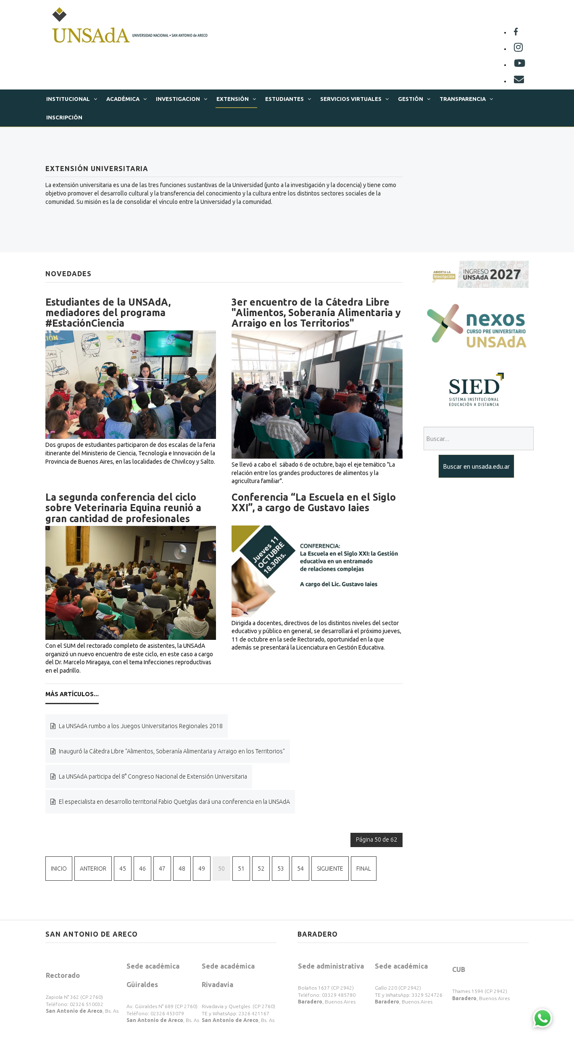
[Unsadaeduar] (520, 65)
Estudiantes (284, 99)
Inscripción (64, 117)
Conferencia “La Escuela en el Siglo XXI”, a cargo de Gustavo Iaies (314, 502)
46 (142, 868)
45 (122, 868)
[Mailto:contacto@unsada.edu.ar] (519, 81)
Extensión (232, 99)
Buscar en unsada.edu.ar (476, 466)
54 (300, 868)
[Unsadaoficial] (516, 32)
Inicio (59, 868)
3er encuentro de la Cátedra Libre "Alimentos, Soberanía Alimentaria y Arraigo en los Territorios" (316, 313)
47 (162, 868)
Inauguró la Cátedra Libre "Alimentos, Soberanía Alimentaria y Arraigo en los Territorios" (171, 751)
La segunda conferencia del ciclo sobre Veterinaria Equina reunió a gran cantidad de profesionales (123, 508)
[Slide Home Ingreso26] (476, 273)
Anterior (93, 868)
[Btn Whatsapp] (542, 1017)
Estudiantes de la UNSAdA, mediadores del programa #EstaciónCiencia (108, 313)
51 (241, 868)
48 (182, 868)
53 (280, 868)
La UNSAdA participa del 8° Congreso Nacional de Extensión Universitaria (152, 776)
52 (261, 868)
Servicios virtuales (351, 99)
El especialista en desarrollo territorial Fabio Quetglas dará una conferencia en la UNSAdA (174, 801)
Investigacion (178, 99)
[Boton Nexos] (476, 326)
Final (363, 868)
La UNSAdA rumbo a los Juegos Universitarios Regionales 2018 (140, 726)
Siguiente (330, 868)
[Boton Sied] (476, 389)
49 (201, 868)
